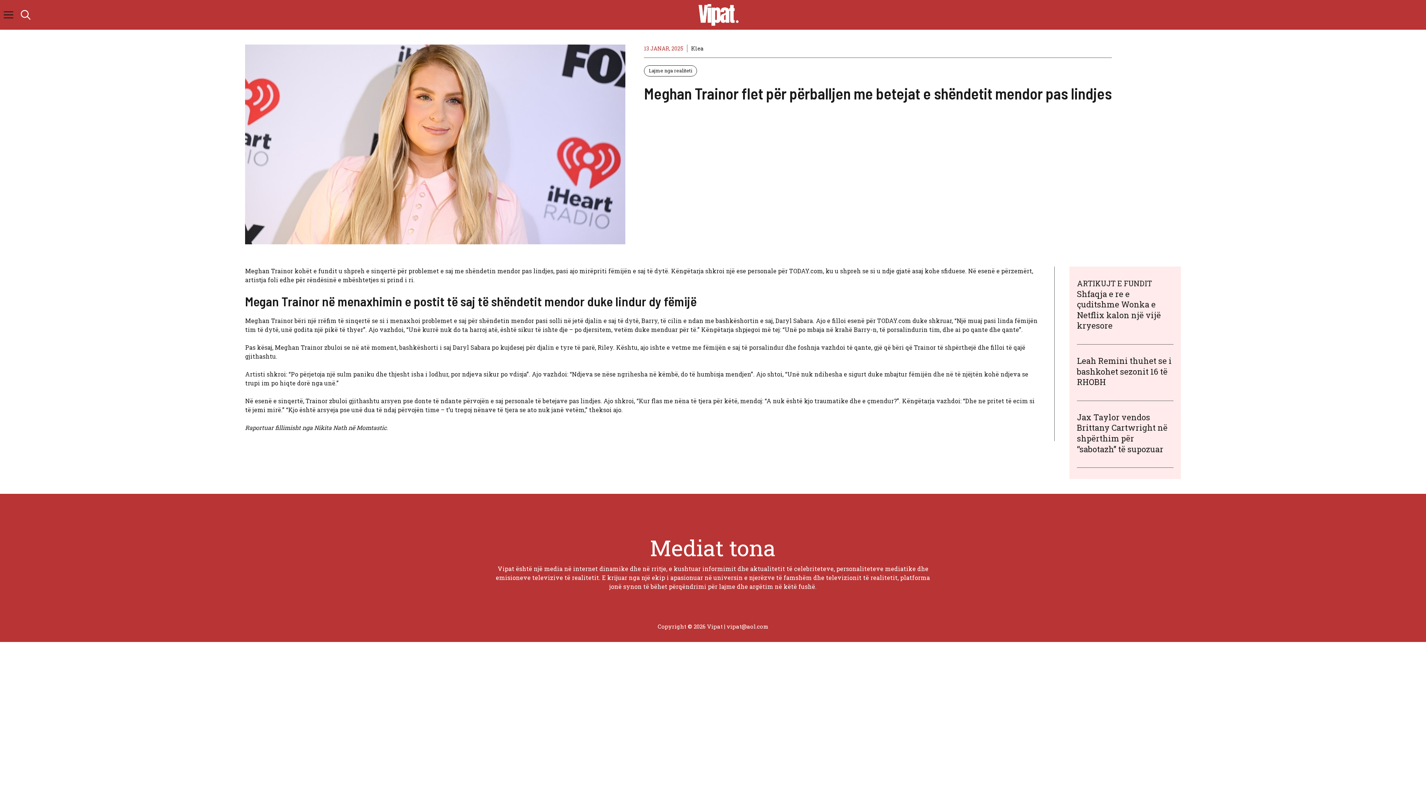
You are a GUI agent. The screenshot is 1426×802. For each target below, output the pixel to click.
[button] (25, 15)
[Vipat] (717, 15)
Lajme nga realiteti (670, 70)
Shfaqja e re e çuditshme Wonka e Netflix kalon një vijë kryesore (1119, 309)
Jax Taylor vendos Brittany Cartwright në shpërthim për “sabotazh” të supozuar (1122, 433)
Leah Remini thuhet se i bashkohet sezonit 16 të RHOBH (1124, 371)
